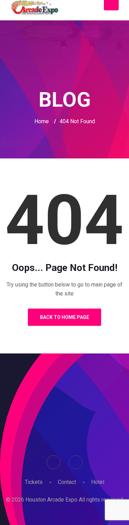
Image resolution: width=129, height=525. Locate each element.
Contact (67, 482)
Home (41, 121)
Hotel (97, 482)
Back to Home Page (64, 317)
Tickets (34, 482)
